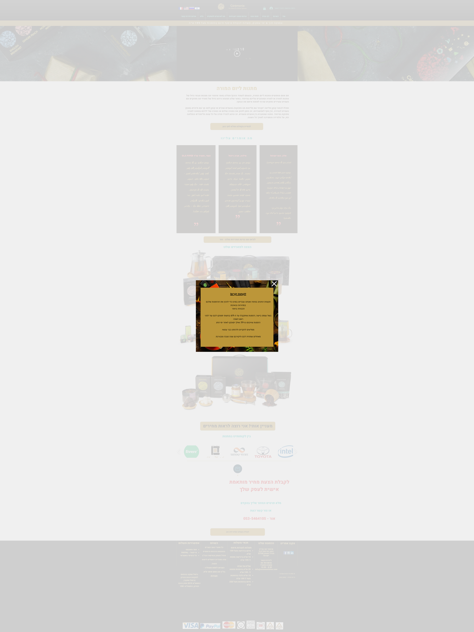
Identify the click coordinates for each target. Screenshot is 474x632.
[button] (274, 283)
